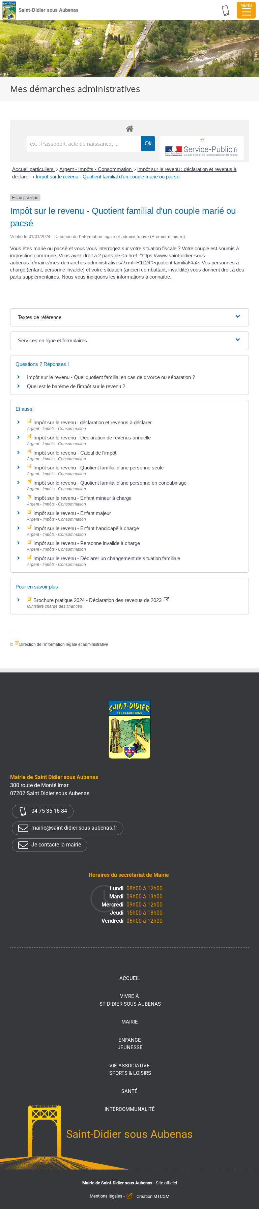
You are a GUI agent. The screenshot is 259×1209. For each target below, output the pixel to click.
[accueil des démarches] (129, 128)
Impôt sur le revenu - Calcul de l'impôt (74, 453)
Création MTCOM (153, 1196)
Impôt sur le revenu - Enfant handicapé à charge (85, 528)
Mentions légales (106, 1196)
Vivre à (130, 1000)
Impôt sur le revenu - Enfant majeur (71, 513)
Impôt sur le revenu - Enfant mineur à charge (82, 498)
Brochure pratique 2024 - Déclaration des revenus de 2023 (97, 600)
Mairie (129, 1022)
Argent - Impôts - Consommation (96, 169)
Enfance (130, 1044)
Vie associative (130, 1069)
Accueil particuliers (33, 169)
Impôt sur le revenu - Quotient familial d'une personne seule (98, 467)
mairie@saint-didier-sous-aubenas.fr (73, 828)
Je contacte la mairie (55, 844)
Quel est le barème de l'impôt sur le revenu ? (76, 386)
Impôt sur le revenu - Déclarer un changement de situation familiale (106, 558)
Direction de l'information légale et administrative (63, 644)
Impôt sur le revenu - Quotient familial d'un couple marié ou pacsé (107, 176)
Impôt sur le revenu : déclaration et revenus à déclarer (92, 422)
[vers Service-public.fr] (202, 148)
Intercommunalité (130, 1109)
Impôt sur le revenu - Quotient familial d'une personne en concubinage (109, 483)
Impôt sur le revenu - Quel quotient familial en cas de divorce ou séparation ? (111, 377)
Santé (129, 1091)
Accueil (129, 978)
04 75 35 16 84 (48, 811)
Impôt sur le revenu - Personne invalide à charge (86, 543)
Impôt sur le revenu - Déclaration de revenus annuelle (91, 437)
